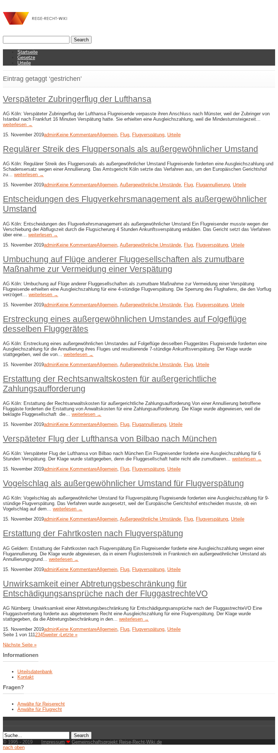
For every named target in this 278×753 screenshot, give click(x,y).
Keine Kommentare (76, 134)
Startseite (27, 52)
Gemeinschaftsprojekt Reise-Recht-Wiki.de (117, 742)
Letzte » (68, 634)
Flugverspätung (148, 134)
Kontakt (25, 677)
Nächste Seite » (20, 645)
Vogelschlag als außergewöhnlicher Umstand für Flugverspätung (123, 483)
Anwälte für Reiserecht (41, 704)
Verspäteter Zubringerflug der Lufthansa (77, 99)
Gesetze (26, 57)
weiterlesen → (18, 124)
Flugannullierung (213, 184)
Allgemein (107, 134)
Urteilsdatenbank (34, 671)
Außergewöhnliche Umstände (150, 184)
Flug (124, 134)
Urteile (24, 63)
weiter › (52, 634)
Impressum (53, 742)
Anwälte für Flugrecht (39, 709)
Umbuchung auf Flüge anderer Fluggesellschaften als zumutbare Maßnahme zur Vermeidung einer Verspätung (123, 264)
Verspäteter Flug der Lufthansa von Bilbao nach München (110, 438)
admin (50, 134)
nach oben (14, 747)
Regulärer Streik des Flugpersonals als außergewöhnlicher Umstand (130, 149)
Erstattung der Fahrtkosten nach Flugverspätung (93, 533)
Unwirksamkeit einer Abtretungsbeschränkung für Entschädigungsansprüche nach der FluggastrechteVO (105, 588)
